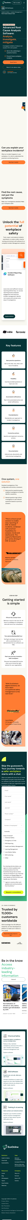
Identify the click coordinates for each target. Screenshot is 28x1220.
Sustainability (5, 1163)
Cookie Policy (5, 1203)
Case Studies (5, 1183)
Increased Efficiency (20, 1162)
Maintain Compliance (18, 1158)
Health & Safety (5, 12)
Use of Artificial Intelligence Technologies (13, 1210)
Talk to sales (16, 2)
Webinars (4, 1185)
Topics (3, 1180)
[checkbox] (13, 848)
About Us (17, 1173)
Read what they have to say (10, 934)
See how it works (13, 162)
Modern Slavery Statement (9, 1212)
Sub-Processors (6, 1205)
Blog (3, 1175)
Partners (17, 1175)
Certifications (5, 1208)
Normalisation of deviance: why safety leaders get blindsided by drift (11, 1007)
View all (13, 979)
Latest (3, 1173)
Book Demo (13, 62)
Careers (17, 1180)
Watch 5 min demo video (13, 67)
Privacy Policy (16, 875)
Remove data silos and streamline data (20, 1165)
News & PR (17, 1178)
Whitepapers (5, 1178)
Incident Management (16, 12)
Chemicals (4, 1160)
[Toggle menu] (23, 8)
